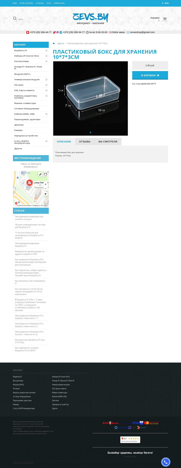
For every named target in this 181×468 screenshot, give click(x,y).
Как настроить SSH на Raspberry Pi (30, 282)
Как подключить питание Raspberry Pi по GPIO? (26, 349)
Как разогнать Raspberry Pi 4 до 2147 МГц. (30, 341)
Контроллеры (21, 61)
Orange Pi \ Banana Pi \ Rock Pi (28, 67)
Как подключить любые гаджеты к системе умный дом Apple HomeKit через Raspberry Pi (31, 273)
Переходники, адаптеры (27, 119)
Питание (18, 85)
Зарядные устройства (26, 135)
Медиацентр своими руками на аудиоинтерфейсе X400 (29, 252)
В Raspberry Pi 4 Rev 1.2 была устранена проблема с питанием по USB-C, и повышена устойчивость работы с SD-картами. (30, 304)
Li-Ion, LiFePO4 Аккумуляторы (22, 142)
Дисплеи (18, 124)
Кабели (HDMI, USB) (24, 114)
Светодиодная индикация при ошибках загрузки (29, 217)
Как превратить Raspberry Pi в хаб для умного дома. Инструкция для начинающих (30, 262)
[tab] (64, 141)
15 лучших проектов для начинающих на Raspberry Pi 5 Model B (29, 235)
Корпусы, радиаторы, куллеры (25, 96)
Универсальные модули (26, 79)
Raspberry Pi (20, 50)
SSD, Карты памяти (24, 90)
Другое (18, 148)
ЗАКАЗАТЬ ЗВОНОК (166, 462)
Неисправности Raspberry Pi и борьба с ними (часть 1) (29, 316)
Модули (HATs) (22, 74)
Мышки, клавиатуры (25, 103)
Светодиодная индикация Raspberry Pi (27, 244)
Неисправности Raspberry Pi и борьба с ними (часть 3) (29, 333)
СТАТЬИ (19, 210)
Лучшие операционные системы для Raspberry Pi (30, 225)
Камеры (18, 130)
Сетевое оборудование (26, 108)
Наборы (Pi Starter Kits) (26, 55)
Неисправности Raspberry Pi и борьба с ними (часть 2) (29, 325)
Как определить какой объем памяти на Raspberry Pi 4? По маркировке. (29, 291)
